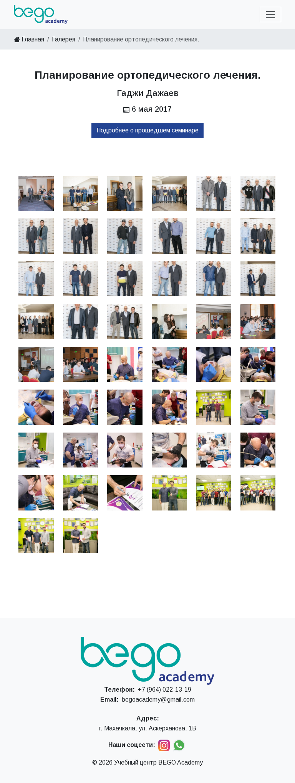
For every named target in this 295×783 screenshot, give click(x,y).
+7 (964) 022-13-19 (164, 689)
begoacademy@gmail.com (158, 699)
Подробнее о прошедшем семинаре (147, 130)
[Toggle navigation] (270, 14)
